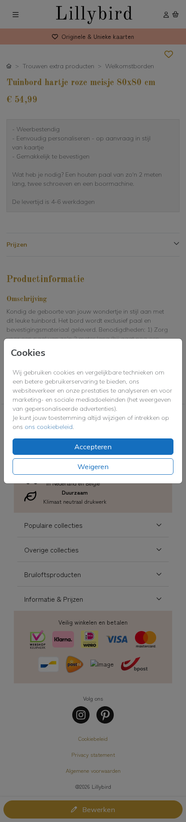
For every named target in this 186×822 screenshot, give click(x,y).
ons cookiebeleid (49, 427)
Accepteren (93, 446)
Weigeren (93, 466)
